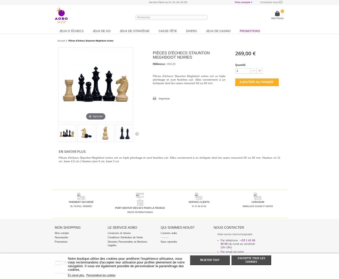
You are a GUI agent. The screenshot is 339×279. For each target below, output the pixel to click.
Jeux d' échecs (71, 31)
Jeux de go (102, 31)
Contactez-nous (269, 2)
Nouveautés (61, 237)
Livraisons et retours (119, 233)
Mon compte (62, 233)
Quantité (240, 65)
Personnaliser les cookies (101, 275)
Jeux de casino (218, 31)
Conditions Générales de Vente (125, 237)
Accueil (61, 41)
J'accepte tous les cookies (251, 260)
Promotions (250, 31)
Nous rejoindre (169, 241)
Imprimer (164, 98)
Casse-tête (168, 31)
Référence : (159, 64)
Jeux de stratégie (134, 31)
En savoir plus (76, 275)
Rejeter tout (210, 260)
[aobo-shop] (61, 15)
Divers (191, 31)
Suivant (137, 134)
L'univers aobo (169, 233)
